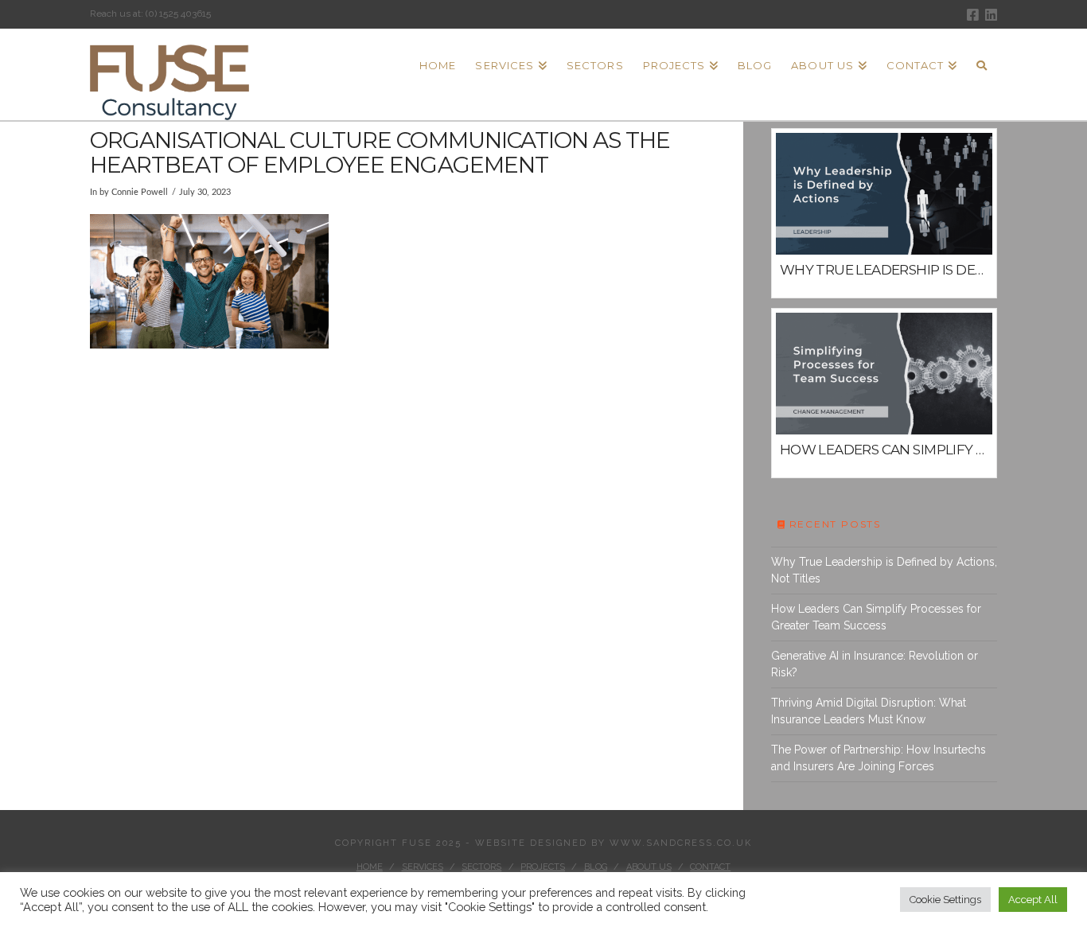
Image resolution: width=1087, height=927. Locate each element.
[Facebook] (973, 14)
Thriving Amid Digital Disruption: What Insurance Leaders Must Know (868, 711)
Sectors (481, 867)
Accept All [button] (1033, 900)
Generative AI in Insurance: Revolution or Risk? (874, 664)
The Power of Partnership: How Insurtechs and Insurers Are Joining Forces (878, 758)
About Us (649, 867)
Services (422, 867)
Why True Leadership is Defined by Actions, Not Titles (884, 570)
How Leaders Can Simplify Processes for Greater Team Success (876, 617)
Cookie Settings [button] (945, 900)
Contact (710, 867)
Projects (542, 867)
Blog (595, 867)
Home (369, 867)
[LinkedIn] (991, 14)
